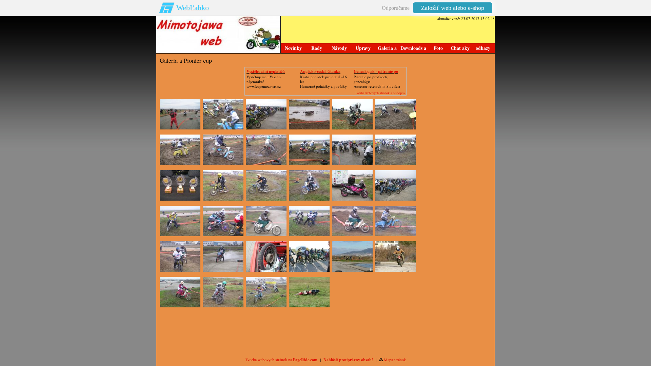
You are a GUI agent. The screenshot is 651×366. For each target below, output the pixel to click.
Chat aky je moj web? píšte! (460, 48)
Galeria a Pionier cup (387, 48)
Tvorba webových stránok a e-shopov (380, 92)
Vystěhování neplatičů (265, 71)
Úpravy (363, 48)
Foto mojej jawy (438, 48)
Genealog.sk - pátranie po (376, 71)
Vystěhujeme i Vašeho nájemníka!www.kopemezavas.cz (263, 81)
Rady (316, 48)
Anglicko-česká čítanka (320, 71)
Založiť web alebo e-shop (452, 7)
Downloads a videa (413, 48)
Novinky (293, 48)
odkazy (483, 48)
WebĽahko (192, 7)
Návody (339, 48)
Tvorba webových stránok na (281, 359)
